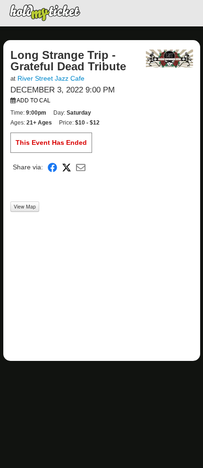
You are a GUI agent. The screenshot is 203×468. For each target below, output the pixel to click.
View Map (25, 206)
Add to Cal (33, 100)
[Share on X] (66, 167)
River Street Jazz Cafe (51, 78)
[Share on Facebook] (52, 167)
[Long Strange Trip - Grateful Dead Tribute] (169, 58)
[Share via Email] (80, 167)
